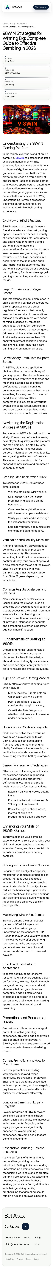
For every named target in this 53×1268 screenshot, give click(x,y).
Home (5, 24)
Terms (28, 1259)
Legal (36, 1259)
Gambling (21, 24)
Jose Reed (10, 61)
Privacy (20, 1259)
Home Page (13, 1237)
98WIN (19, 157)
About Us (10, 1259)
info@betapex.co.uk (17, 1244)
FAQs (38, 1237)
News (12, 24)
